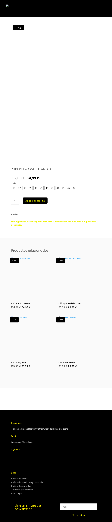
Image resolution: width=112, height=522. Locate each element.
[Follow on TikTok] (17, 455)
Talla (14, 183)
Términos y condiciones (22, 489)
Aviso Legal (16, 493)
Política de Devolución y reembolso (27, 482)
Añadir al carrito (35, 200)
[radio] (14, 188)
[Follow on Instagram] (12, 455)
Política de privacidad (21, 486)
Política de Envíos (19, 478)
